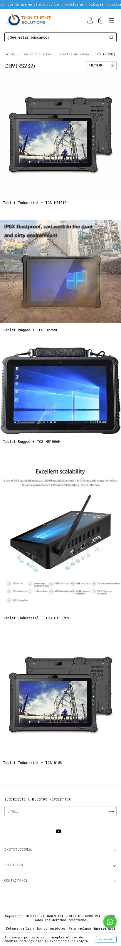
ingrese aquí (104, 928)
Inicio (9, 54)
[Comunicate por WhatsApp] (110, 921)
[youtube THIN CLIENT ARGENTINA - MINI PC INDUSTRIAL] (58, 831)
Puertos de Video (74, 54)
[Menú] (111, 21)
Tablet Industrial (37, 54)
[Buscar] (111, 37)
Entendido (106, 939)
